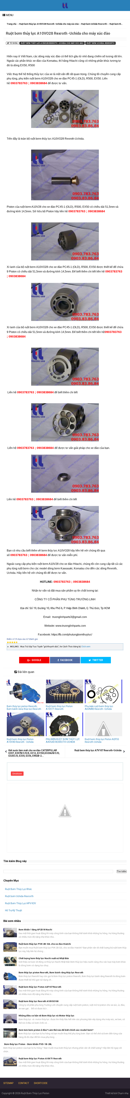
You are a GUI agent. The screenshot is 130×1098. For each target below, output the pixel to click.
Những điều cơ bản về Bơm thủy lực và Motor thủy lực (46, 1015)
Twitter (97, 660)
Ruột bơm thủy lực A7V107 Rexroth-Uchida (98, 750)
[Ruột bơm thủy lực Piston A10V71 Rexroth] (64, 691)
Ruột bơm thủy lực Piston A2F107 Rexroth (40, 987)
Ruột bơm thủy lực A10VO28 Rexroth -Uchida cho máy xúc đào (49, 24)
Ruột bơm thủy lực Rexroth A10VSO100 (38, 1001)
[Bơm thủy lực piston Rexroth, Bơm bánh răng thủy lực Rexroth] (25, 691)
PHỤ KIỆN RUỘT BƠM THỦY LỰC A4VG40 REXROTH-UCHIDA (63, 740)
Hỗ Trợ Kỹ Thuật (13, 910)
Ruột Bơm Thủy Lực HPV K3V (20, 903)
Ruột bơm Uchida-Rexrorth (94, 24)
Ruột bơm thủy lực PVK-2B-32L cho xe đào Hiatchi (45, 944)
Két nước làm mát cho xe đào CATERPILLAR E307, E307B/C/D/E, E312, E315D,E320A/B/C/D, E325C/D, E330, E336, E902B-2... (34, 753)
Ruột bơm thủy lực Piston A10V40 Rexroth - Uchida (20, 740)
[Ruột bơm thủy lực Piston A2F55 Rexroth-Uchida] (103, 724)
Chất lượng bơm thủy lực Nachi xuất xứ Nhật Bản (44, 958)
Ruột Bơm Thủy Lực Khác (18, 889)
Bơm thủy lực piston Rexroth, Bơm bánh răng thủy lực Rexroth (24, 707)
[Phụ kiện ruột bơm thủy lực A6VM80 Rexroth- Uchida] (103, 691)
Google (36, 660)
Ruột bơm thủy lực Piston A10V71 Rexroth (59, 707)
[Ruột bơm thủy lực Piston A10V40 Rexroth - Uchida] (25, 724)
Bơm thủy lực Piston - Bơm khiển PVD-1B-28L (28, 1044)
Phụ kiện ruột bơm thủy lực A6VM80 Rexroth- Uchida (99, 707)
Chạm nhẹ (122, 1093)
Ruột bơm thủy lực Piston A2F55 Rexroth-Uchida (102, 740)
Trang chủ (11, 24)
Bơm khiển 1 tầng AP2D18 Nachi (35, 929)
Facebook (66, 660)
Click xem (85, 646)
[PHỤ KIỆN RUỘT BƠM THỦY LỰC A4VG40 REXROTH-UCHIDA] (64, 724)
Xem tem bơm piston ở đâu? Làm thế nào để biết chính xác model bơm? (56, 1030)
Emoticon (17, 773)
